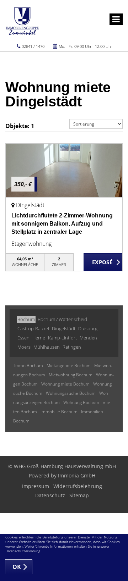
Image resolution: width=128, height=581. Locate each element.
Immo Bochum (28, 366)
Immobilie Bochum (59, 412)
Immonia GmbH (76, 475)
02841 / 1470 (33, 46)
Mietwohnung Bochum (70, 375)
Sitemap (79, 495)
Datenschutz (50, 495)
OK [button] (16, 567)
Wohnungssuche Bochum (71, 393)
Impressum (35, 486)
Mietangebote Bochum (69, 366)
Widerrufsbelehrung (77, 486)
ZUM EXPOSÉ (103, 262)
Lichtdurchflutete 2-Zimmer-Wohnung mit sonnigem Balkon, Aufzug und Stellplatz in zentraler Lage (62, 223)
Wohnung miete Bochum (65, 384)
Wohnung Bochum (81, 402)
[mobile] (116, 19)
